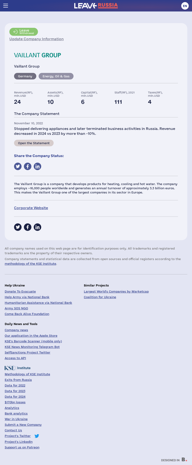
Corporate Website (31, 208)
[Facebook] (27, 227)
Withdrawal (26, 32)
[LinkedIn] (37, 227)
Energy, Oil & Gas (56, 76)
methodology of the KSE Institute (30, 263)
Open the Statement (34, 143)
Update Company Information (36, 39)
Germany (25, 76)
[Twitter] (18, 227)
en (185, 5)
